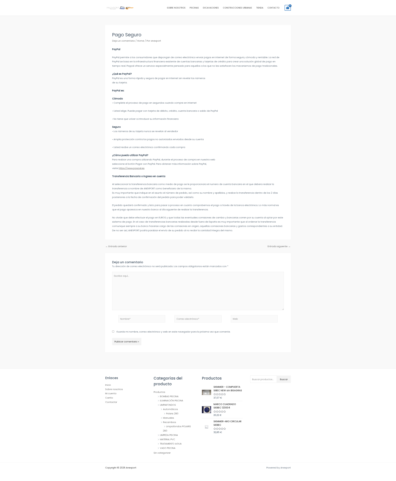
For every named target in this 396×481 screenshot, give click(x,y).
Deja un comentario (123, 40)
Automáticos (170, 409)
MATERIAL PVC (167, 439)
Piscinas (194, 7)
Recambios (169, 422)
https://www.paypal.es (131, 168)
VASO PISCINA (167, 448)
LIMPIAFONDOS (168, 404)
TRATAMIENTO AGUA (171, 443)
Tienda (259, 7)
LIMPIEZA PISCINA (169, 435)
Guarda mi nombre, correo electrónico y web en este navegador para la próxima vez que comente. (173, 331)
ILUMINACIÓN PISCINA (171, 400)
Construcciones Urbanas (237, 7)
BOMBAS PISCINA (169, 396)
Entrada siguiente (279, 246)
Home (140, 40)
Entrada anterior (116, 246)
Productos (159, 392)
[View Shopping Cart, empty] (288, 8)
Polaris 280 (172, 413)
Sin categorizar (162, 452)
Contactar (111, 402)
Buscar (284, 379)
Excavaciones (211, 7)
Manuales (168, 417)
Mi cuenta (110, 393)
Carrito (109, 397)
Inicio (108, 385)
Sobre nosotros (176, 7)
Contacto (273, 7)
